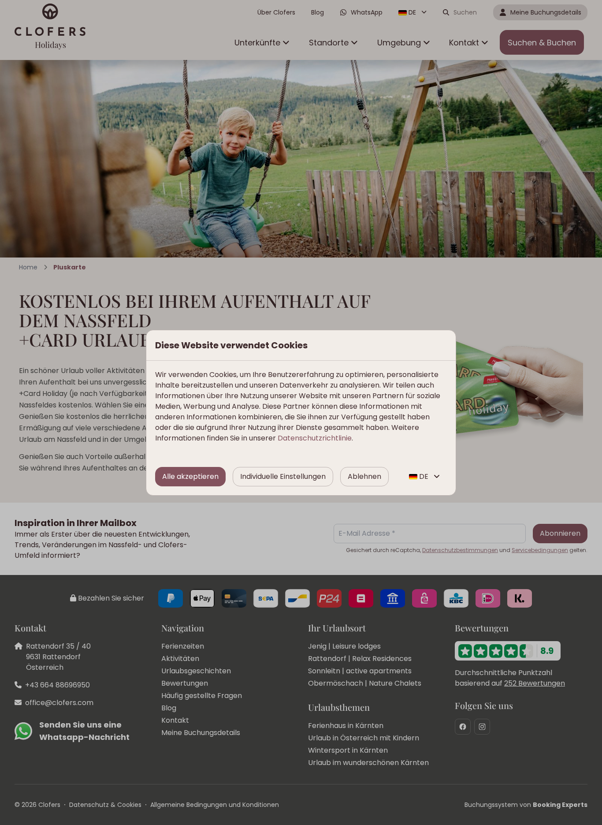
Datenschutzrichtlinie (315, 438)
